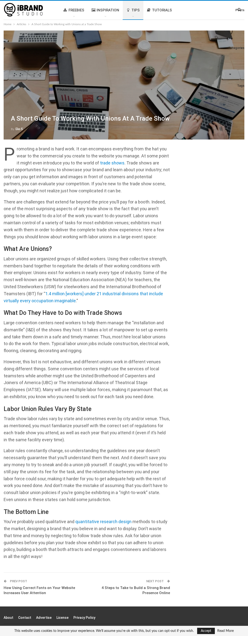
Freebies (76, 10)
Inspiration (108, 10)
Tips (136, 10)
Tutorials (162, 10)
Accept (206, 631)
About (8, 618)
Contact (24, 618)
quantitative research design (103, 521)
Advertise (44, 618)
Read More (225, 631)
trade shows (112, 162)
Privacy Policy (84, 618)
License (62, 618)
